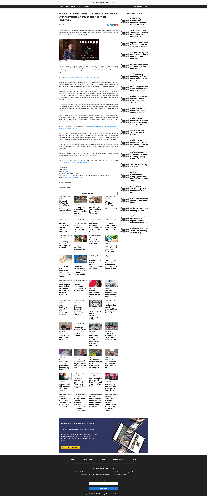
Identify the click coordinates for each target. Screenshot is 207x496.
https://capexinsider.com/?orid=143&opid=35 (84, 77)
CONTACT (86, 6)
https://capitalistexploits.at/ (73, 177)
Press (103, 459)
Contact (134, 459)
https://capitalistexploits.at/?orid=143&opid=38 (74, 162)
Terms (73, 459)
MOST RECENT (70, 6)
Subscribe (103, 488)
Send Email (66, 171)
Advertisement (118, 459)
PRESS (79, 6)
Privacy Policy (88, 459)
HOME (62, 6)
